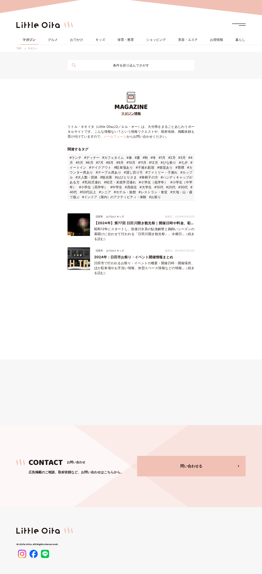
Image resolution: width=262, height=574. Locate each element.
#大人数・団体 (86, 177)
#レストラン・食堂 (153, 192)
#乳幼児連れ (91, 182)
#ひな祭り (168, 162)
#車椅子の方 (148, 177)
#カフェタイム (113, 158)
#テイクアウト (100, 167)
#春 (129, 158)
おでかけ (76, 40)
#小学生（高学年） (93, 187)
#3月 (182, 158)
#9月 (120, 162)
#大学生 (146, 187)
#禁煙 (179, 167)
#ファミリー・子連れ (162, 172)
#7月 (99, 162)
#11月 (142, 162)
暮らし (240, 40)
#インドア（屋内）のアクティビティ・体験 (114, 197)
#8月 (110, 162)
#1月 (162, 158)
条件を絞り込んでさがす (131, 65)
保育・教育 (125, 40)
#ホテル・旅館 (125, 192)
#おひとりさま (126, 177)
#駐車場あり (123, 167)
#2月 (172, 158)
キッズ (100, 40)
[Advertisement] (131, 318)
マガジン (29, 40)
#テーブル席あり (108, 172)
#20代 (170, 187)
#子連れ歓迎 (145, 167)
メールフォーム (115, 136)
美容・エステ (188, 40)
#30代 (183, 187)
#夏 (137, 158)
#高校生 (131, 187)
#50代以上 (88, 192)
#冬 (153, 158)
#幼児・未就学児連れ (120, 182)
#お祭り (155, 197)
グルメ (53, 40)
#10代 (158, 187)
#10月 (131, 162)
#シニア (105, 192)
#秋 (145, 158)
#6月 (89, 162)
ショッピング (156, 40)
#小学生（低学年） (153, 182)
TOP (18, 48)
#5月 (79, 162)
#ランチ (75, 158)
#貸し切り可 (133, 172)
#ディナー (91, 158)
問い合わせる (191, 466)
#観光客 (106, 177)
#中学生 (116, 187)
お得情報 (216, 40)
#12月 (153, 162)
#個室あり (165, 167)
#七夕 (183, 162)
